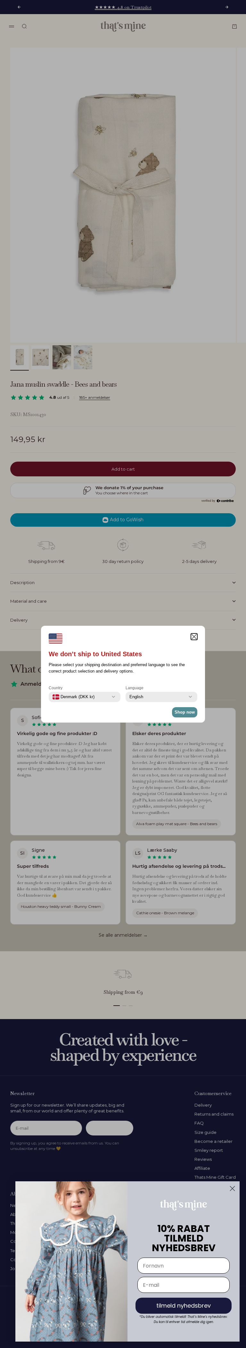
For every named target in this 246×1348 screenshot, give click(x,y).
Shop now (185, 712)
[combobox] (73, 697)
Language (135, 688)
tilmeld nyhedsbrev (183, 1306)
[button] (194, 636)
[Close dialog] (232, 1188)
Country (55, 688)
